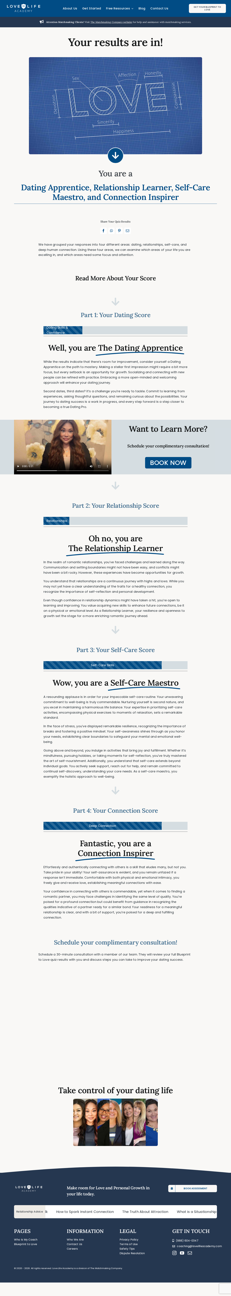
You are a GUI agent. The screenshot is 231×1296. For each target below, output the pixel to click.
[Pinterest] (119, 231)
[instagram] (174, 1253)
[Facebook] (103, 231)
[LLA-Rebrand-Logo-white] (23, 5)
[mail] (190, 1253)
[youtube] (182, 1253)
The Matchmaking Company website (111, 22)
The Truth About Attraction (97, 1211)
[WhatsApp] (111, 231)
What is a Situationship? (149, 1211)
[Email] (127, 231)
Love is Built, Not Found (198, 1211)
